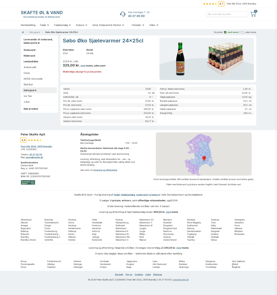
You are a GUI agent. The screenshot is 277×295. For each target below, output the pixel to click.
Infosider (136, 25)
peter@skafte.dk (34, 157)
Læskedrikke (31, 61)
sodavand (142, 194)
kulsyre (155, 194)
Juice (27, 101)
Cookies (139, 274)
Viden (152, 25)
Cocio (27, 73)
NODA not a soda (33, 78)
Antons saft (30, 67)
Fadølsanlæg (61, 25)
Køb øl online (31, 108)
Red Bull (28, 84)
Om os (129, 274)
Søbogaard (34, 32)
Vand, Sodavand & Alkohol (106, 25)
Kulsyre (80, 25)
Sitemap (157, 274)
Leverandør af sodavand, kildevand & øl (38, 41)
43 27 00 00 (35, 154)
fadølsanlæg (128, 194)
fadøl (117, 194)
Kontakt (119, 274)
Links (148, 274)
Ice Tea (28, 96)
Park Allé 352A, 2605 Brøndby (36, 146)
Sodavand (29, 49)
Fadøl (43, 25)
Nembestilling (28, 25)
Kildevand (29, 55)
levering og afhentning (105, 170)
